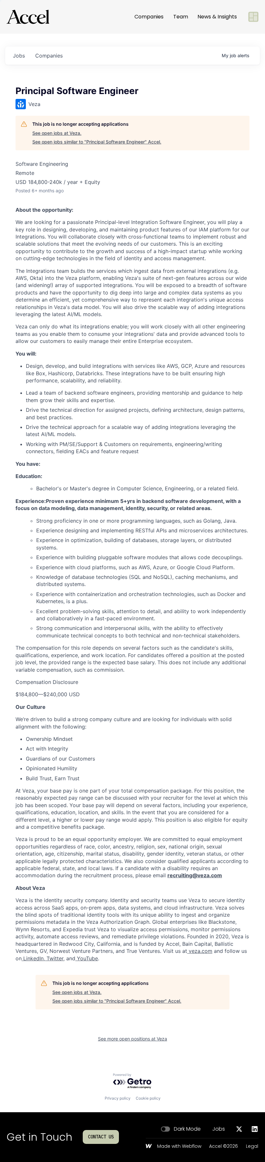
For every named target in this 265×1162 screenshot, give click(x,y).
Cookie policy (148, 1098)
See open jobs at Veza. (56, 133)
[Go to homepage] (27, 17)
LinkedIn (33, 958)
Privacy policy (118, 1098)
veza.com (199, 951)
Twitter (54, 958)
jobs (19, 55)
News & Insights (217, 16)
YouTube (86, 958)
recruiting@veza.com (194, 875)
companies (49, 55)
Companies (149, 16)
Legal (252, 1146)
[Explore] (253, 17)
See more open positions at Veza (132, 1038)
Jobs (218, 1129)
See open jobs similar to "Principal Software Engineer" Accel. (96, 141)
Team (180, 16)
